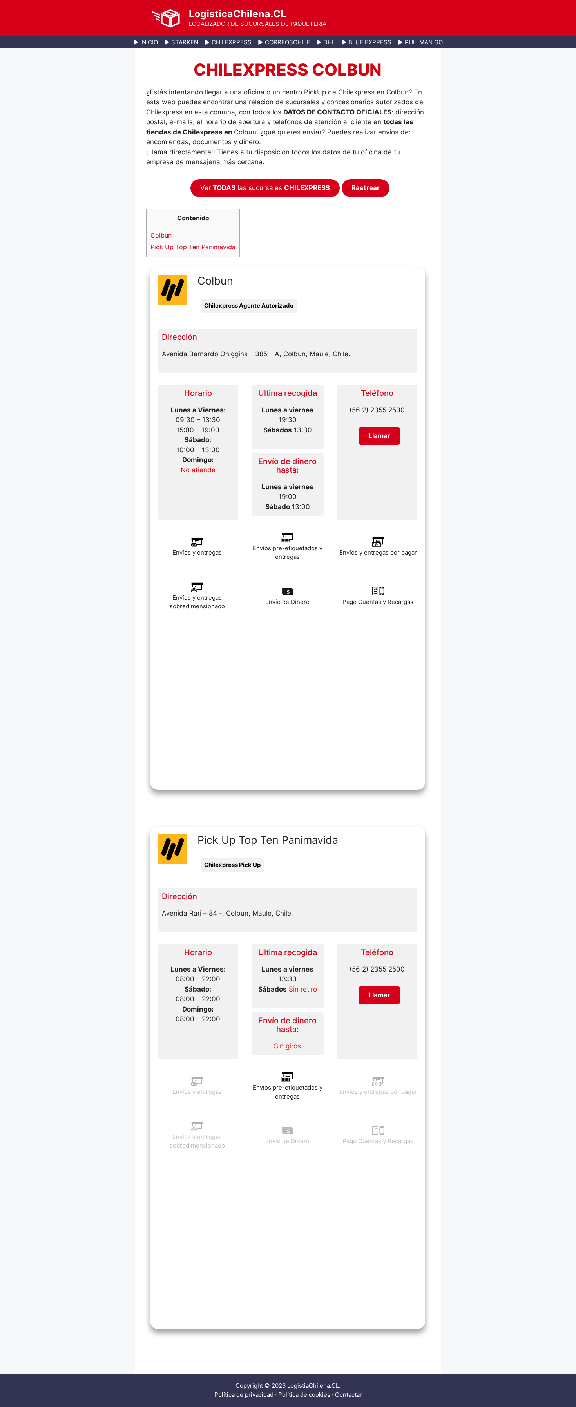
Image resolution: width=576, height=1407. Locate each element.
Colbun (161, 235)
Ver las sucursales (265, 188)
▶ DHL (325, 42)
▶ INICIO (145, 42)
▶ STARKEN (181, 42)
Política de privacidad (244, 1394)
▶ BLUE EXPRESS (366, 42)
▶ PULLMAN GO (420, 42)
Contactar (348, 1394)
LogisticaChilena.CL (237, 14)
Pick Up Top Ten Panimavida (192, 247)
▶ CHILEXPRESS (228, 42)
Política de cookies (304, 1394)
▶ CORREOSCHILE (284, 42)
